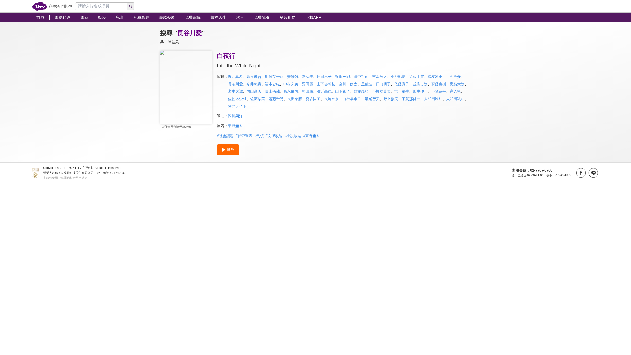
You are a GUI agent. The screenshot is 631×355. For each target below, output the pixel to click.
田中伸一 (420, 91)
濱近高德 (324, 91)
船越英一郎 (274, 76)
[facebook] (581, 173)
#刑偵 (259, 136)
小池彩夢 (398, 76)
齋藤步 (307, 76)
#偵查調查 (244, 136)
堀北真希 (235, 76)
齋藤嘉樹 (438, 84)
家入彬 (455, 91)
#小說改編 (292, 136)
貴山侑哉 (272, 91)
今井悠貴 (253, 84)
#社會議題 (225, 136)
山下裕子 (342, 91)
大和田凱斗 (455, 99)
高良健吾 (253, 76)
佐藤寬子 (401, 84)
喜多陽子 (313, 99)
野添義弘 (361, 91)
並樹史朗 (420, 84)
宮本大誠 (235, 91)
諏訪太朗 (457, 84)
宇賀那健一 (411, 99)
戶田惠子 (324, 76)
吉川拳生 (401, 91)
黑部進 (366, 84)
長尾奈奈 (331, 99)
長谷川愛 (235, 84)
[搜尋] (130, 6)
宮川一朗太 (348, 84)
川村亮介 (453, 76)
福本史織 (272, 84)
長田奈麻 (294, 99)
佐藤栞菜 (257, 99)
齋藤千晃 (276, 99)
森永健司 (290, 91)
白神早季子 (352, 99)
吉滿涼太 (379, 76)
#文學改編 (274, 136)
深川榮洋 (235, 116)
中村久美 (290, 84)
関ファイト (237, 106)
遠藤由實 (416, 76)
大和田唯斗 (433, 99)
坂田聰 (307, 91)
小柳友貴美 (381, 91)
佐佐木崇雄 (237, 99)
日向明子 (383, 84)
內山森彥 (253, 91)
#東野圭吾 (311, 136)
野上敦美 (390, 99)
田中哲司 (361, 76)
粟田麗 (307, 84)
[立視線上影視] (52, 6)
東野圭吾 (235, 126)
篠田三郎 (342, 76)
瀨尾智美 (372, 99)
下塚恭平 (438, 91)
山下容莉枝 (326, 84)
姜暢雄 (292, 76)
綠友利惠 (435, 76)
